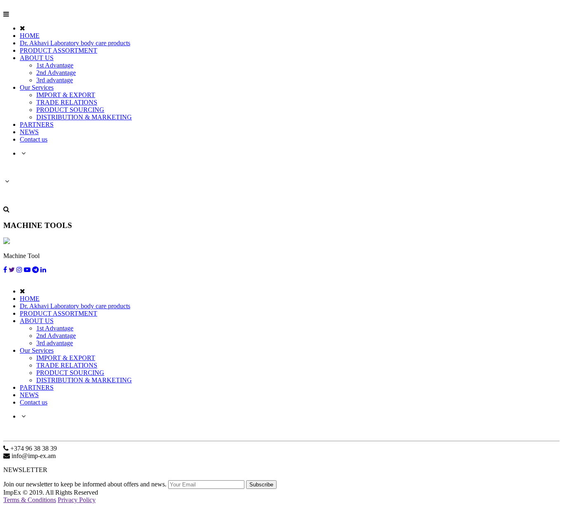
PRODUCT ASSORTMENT (58, 50)
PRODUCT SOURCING (70, 109)
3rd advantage (54, 80)
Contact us (33, 139)
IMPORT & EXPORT (65, 94)
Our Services (37, 87)
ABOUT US (37, 57)
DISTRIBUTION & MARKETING (84, 117)
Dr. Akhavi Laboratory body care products (75, 43)
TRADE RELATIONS (66, 102)
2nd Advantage (56, 72)
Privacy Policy (77, 499)
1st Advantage (54, 65)
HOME (30, 35)
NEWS (29, 131)
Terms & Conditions (29, 499)
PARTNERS (37, 124)
